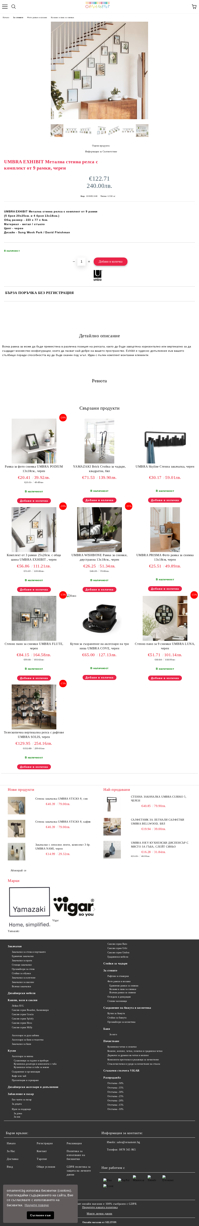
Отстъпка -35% (115, 1087)
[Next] (93, 909)
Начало (6, 17)
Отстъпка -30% (115, 1092)
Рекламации (74, 1143)
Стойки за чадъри (115, 963)
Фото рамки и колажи (37, 17)
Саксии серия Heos (22, 1023)
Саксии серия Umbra (118, 952)
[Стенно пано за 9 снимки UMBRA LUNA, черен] (165, 639)
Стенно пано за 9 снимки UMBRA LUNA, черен (165, 646)
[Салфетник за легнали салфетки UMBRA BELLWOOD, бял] (112, 826)
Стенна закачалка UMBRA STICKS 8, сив (61, 798)
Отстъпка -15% (115, 1104)
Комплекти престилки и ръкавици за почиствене (133, 1059)
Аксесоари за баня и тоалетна (27, 1039)
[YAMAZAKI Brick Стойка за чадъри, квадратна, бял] (99, 462)
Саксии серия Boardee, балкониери (30, 1010)
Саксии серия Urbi (117, 948)
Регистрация (44, 1143)
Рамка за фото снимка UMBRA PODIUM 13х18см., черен (34, 469)
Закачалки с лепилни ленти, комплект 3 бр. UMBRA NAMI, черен (63, 846)
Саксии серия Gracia (22, 1014)
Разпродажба (112, 1077)
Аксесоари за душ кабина (25, 1035)
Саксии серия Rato (117, 944)
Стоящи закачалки (22, 964)
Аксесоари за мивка (22, 1056)
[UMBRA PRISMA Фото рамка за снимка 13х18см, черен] (165, 551)
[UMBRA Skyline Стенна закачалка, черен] (165, 462)
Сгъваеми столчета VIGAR (121, 1070)
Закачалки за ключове (24, 977)
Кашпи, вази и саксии (22, 1000)
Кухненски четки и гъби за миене (31, 1067)
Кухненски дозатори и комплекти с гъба (35, 1064)
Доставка (12, 1159)
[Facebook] (106, 1157)
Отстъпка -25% (115, 1096)
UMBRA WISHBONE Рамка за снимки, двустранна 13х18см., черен (99, 557)
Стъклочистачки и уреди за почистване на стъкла (133, 1064)
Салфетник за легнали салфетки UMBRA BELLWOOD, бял (157, 821)
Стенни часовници (117, 1001)
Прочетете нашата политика (100, 1207)
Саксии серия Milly (22, 1027)
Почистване (111, 1041)
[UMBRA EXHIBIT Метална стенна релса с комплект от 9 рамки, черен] (99, 118)
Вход (10, 1166)
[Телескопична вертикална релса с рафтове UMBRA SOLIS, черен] (34, 728)
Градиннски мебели (117, 956)
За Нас (11, 1151)
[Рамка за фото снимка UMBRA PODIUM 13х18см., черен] (34, 462)
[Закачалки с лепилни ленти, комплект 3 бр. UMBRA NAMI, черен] (16, 851)
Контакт (42, 1151)
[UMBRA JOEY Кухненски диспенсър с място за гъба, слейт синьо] (112, 849)
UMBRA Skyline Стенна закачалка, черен (165, 466)
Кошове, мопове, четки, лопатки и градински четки (134, 1051)
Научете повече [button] (37, 1205)
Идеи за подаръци (21, 1109)
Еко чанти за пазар (22, 1099)
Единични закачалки (23, 956)
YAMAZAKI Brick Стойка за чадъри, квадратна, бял (99, 469)
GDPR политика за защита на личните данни (79, 1170)
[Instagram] (115, 1157)
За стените (18, 17)
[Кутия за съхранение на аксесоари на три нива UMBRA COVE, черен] (99, 639)
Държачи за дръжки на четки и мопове (128, 1055)
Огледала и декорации (119, 996)
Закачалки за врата (22, 960)
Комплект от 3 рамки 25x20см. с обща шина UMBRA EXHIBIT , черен (34, 557)
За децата (17, 1104)
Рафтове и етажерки (118, 976)
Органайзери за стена (23, 969)
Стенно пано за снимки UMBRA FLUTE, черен (34, 646)
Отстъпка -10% (115, 1109)
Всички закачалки (21, 986)
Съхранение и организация (26, 1071)
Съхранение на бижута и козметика (127, 1007)
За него (113, 1034)
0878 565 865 (127, 1149)
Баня (106, 1028)
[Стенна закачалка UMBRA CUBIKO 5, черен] (112, 803)
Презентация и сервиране (25, 1080)
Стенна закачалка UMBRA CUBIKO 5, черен (159, 798)
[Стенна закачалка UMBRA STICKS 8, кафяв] (16, 828)
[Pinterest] (123, 1157)
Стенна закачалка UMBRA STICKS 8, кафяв (63, 821)
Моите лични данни (99, 1213)
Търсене (42, 1159)
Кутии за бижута (116, 1013)
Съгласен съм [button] (40, 1215)
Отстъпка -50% (115, 1083)
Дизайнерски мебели (21, 993)
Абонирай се (18, 870)
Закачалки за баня (21, 1044)
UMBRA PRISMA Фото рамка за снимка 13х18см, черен (165, 557)
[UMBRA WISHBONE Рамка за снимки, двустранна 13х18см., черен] (99, 551)
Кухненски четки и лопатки (122, 1046)
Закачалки (15, 946)
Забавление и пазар (21, 1094)
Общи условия (46, 1166)
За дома (18, 1113)
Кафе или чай (19, 1076)
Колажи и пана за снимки (62, 17)
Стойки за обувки (21, 973)
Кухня (12, 1050)
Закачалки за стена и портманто (29, 952)
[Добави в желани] (189, 249)
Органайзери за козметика (121, 1022)
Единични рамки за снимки (123, 985)
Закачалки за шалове (23, 982)
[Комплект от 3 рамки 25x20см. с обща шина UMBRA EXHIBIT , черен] (34, 551)
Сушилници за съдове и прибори (31, 1060)
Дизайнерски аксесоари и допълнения (33, 1087)
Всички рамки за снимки (122, 992)
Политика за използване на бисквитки (76, 1155)
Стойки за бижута (117, 1017)
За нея (17, 1116)
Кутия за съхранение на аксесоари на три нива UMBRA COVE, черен (99, 646)
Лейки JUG (18, 1005)
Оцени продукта (100, 145)
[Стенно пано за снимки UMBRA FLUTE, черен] (34, 639)
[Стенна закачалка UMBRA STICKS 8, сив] (16, 805)
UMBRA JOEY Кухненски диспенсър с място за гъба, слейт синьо (160, 844)
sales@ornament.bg (128, 1142)
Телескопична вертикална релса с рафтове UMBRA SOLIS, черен (34, 735)
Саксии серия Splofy (23, 1018)
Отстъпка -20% (115, 1100)
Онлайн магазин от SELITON (99, 1222)
